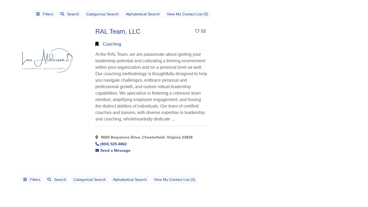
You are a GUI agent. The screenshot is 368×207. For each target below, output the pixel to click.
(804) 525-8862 (113, 144)
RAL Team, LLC (117, 31)
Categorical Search (102, 14)
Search (73, 14)
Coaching (112, 44)
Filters (47, 14)
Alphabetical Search (143, 14)
